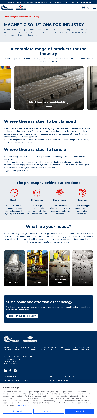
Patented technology (16, 380)
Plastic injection (58, 380)
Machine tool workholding (64, 376)
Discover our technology (22, 316)
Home (6, 17)
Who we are (10, 376)
